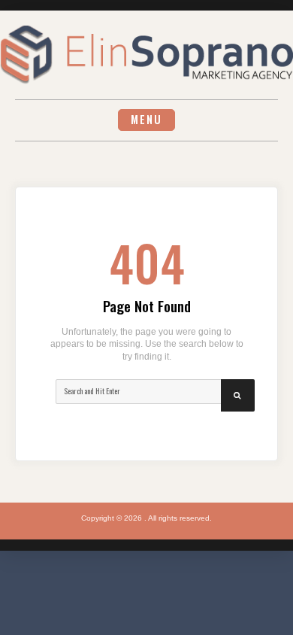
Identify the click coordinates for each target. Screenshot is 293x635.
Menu (146, 119)
